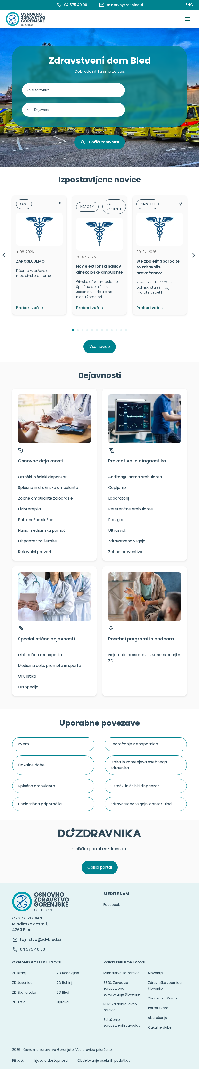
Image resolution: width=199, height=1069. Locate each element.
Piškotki (18, 1060)
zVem (23, 744)
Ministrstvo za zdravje (121, 973)
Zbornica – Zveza (162, 998)
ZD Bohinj (64, 982)
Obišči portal (99, 867)
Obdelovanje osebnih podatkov (103, 1060)
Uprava (63, 1002)
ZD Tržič (18, 1002)
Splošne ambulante (36, 786)
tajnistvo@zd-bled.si (40, 939)
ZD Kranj (19, 973)
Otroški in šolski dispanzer (134, 786)
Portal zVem (158, 1008)
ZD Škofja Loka (24, 992)
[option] (39, 255)
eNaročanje (157, 1017)
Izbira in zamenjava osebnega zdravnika (138, 765)
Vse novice (99, 346)
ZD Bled (63, 992)
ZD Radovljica (68, 973)
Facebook (111, 904)
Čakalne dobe (31, 765)
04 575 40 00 (32, 949)
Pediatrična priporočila (40, 804)
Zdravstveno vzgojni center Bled (141, 804)
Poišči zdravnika (104, 142)
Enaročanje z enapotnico (134, 744)
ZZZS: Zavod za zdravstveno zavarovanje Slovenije (121, 988)
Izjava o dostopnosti (51, 1060)
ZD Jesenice (22, 982)
